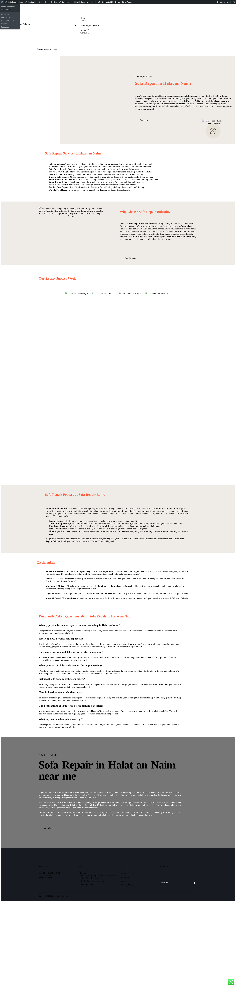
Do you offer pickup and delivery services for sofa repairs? (71, 652)
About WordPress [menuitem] (8, 6)
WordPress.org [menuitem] (7, 14)
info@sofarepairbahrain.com (92, 881)
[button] (110, 625)
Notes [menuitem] (117, 2)
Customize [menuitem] (32, 2)
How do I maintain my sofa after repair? (61, 692)
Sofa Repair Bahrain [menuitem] (15, 2)
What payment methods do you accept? (61, 719)
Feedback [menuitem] (5, 27)
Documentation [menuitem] (7, 17)
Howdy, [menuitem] (222, 2)
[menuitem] (2, 2)
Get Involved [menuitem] (6, 9)
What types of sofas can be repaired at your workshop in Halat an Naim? (79, 625)
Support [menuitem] (4, 24)
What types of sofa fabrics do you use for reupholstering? (70, 665)
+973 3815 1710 (86, 884)
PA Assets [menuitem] (128, 2)
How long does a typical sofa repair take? (62, 638)
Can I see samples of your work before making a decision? (71, 705)
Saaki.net (42, 896)
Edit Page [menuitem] (65, 2)
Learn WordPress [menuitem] (7, 21)
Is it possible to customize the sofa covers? (62, 678)
